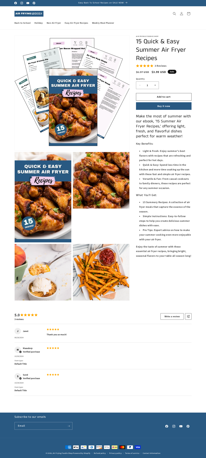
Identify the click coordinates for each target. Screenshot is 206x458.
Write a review (172, 316)
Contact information (151, 453)
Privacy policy (115, 453)
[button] (174, 13)
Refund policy (100, 453)
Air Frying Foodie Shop (62, 453)
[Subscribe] (68, 426)
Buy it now (163, 105)
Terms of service (132, 453)
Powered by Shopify (81, 453)
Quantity (140, 78)
